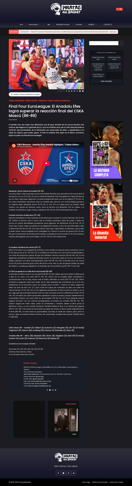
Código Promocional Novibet (114, 58)
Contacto (108, 24)
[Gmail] (74, 91)
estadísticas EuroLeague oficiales (22, 344)
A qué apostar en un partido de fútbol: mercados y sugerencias (98, 67)
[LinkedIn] (69, 91)
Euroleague (33, 24)
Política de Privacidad (100, 482)
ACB (21, 24)
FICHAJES (79, 24)
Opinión (91, 24)
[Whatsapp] (77, 91)
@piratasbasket (38, 379)
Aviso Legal (86, 482)
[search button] (120, 43)
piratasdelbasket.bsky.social (41, 381)
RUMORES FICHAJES (63, 24)
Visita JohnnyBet (106, 81)
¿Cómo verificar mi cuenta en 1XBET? (98, 75)
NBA (48, 24)
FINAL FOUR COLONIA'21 (59, 100)
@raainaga (40, 376)
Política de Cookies (116, 482)
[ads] (106, 150)
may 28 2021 (13, 120)
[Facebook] (66, 91)
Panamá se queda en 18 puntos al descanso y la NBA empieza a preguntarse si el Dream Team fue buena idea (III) (56, 32)
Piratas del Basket (41, 383)
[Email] (83, 91)
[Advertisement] (106, 100)
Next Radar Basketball (31, 374)
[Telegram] (80, 91)
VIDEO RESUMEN (16, 100)
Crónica (42, 100)
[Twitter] (71, 91)
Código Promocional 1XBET (98, 58)
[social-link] (58, 473)
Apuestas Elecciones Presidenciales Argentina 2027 (114, 66)
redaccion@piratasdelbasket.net (39, 386)
